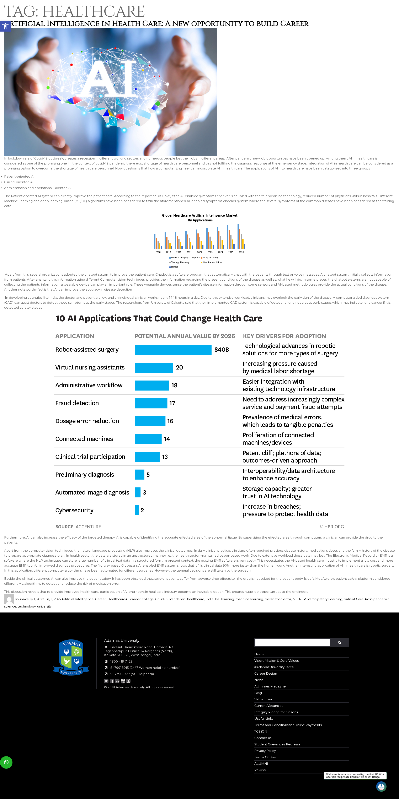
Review (260, 770)
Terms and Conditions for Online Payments (288, 725)
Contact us (262, 738)
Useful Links (263, 718)
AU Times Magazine (270, 686)
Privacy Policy (265, 751)
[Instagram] (128, 681)
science (10, 606)
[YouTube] (123, 681)
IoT (217, 599)
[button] (5, 26)
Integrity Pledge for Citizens (276, 712)
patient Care (353, 599)
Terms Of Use (265, 757)
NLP (302, 599)
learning (227, 599)
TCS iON (260, 731)
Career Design (265, 673)
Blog (258, 693)
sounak (21, 599)
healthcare (195, 599)
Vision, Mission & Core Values (276, 661)
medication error (278, 599)
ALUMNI (261, 764)
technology (27, 606)
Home (259, 654)
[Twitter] (106, 681)
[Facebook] (112, 681)
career (135, 599)
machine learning (249, 599)
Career (100, 599)
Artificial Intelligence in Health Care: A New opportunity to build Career (156, 24)
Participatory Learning (324, 599)
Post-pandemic (377, 599)
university (44, 606)
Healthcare (116, 599)
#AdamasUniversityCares (273, 667)
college (148, 599)
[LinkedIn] (117, 681)
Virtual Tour (263, 699)
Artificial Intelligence (78, 599)
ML (295, 599)
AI (127, 599)
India (209, 599)
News (258, 680)
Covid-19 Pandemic (170, 599)
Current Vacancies (268, 706)
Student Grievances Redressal (277, 744)
